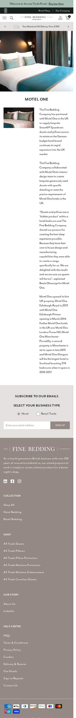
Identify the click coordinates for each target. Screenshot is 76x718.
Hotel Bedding (13, 512)
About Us (10, 604)
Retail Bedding (13, 519)
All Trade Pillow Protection (20, 558)
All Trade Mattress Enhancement (24, 572)
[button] (10, 18)
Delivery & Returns (15, 664)
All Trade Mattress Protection (22, 565)
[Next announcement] (68, 27)
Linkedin (9, 611)
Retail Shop (44, 10)
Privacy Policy (12, 650)
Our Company (63, 10)
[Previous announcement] (5, 27)
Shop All (9, 505)
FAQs (7, 635)
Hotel (25, 413)
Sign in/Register (14, 678)
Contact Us (11, 685)
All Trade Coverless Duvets (20, 579)
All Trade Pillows (14, 551)
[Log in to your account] (58, 18)
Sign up (60, 425)
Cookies (9, 657)
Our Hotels (10, 671)
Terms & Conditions (16, 642)
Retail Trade (48, 413)
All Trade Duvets (14, 544)
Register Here (56, 4)
